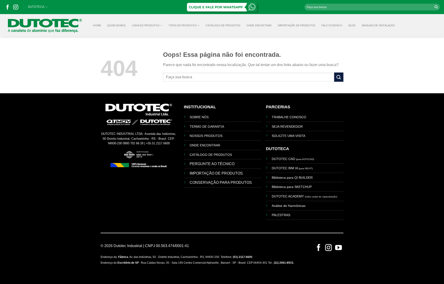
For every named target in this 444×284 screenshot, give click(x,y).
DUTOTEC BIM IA (292, 168)
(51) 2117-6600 (242, 257)
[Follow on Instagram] (15, 8)
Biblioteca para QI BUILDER (292, 177)
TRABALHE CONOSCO (289, 117)
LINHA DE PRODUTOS (145, 25)
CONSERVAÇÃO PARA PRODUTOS (221, 182)
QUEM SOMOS (116, 25)
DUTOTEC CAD (293, 159)
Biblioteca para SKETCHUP (292, 187)
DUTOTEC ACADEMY (304, 196)
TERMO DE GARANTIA (207, 126)
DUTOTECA (36, 7)
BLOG (352, 25)
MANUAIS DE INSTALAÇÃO (378, 25)
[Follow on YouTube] (338, 249)
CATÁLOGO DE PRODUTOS (223, 25)
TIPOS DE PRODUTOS (183, 25)
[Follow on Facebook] (7, 8)
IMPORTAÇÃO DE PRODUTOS (296, 25)
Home (97, 25)
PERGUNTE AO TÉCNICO (212, 164)
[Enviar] (436, 7)
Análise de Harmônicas (288, 206)
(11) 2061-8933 (283, 262)
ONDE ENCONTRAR (259, 25)
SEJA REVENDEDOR (287, 126)
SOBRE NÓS (199, 117)
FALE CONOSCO (331, 25)
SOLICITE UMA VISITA (288, 136)
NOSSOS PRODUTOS (206, 136)
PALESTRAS (281, 215)
